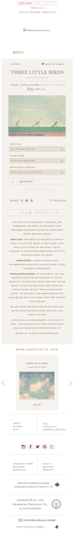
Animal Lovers (29, 85)
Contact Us (50, 426)
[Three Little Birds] (37, 115)
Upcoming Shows (23, 464)
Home (14, 85)
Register (48, 467)
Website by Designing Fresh (37, 535)
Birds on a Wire (37, 363)
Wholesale (19, 470)
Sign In (47, 464)
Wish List (48, 470)
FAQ (45, 423)
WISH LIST (60, 200)
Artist (16, 423)
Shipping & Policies (54, 429)
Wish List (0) (49, 12)
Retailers (18, 467)
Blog (16, 429)
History (18, 426)
